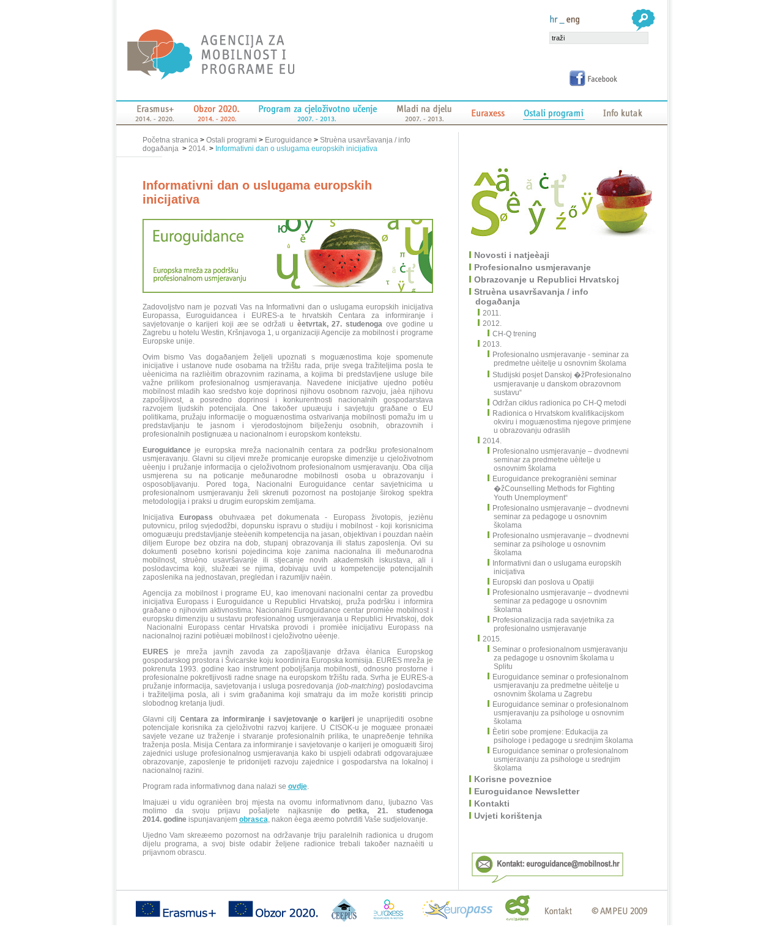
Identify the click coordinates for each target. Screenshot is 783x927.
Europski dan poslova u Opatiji (543, 582)
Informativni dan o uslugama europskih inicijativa (296, 148)
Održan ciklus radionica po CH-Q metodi (559, 403)
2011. (492, 313)
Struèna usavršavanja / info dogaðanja (531, 296)
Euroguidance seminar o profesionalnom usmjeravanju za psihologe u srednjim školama (560, 759)
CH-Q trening (514, 334)
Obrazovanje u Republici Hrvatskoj (547, 279)
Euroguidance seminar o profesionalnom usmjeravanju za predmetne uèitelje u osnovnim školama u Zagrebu (560, 685)
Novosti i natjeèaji (512, 255)
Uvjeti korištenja (508, 816)
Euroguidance (288, 140)
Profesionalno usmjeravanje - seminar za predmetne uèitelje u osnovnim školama (560, 358)
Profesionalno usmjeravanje (533, 267)
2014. (197, 148)
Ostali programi (231, 140)
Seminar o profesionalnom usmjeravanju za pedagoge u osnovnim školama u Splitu (560, 658)
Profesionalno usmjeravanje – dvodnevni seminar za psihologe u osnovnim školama (560, 544)
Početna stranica (171, 140)
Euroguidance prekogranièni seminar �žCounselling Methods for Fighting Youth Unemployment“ (554, 488)
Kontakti (492, 803)
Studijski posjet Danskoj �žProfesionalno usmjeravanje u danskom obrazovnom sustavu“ (561, 384)
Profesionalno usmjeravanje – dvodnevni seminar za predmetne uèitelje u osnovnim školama (560, 460)
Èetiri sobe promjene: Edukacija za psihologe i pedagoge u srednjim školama (562, 736)
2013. (493, 344)
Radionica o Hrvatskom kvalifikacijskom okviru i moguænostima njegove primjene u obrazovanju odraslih (561, 422)
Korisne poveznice (513, 779)
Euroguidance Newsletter (527, 791)
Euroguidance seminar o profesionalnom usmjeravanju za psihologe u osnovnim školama (560, 713)
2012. (493, 323)
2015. (493, 639)
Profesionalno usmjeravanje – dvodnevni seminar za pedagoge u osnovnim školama (560, 517)
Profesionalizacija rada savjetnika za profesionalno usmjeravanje (553, 624)
